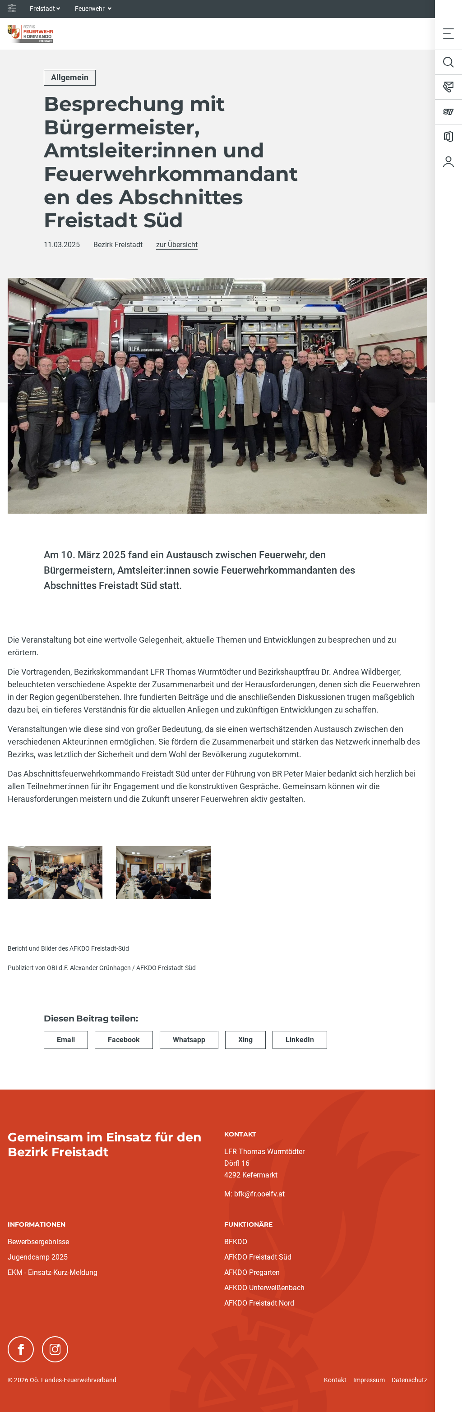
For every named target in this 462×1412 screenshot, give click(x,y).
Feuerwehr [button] (90, 8)
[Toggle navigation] (448, 33)
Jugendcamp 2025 (38, 1257)
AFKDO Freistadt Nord (259, 1303)
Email (66, 1039)
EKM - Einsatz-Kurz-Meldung (52, 1272)
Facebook (124, 1039)
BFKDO (235, 1241)
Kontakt (335, 1380)
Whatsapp (189, 1039)
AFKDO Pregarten (252, 1272)
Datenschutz (409, 1380)
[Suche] (448, 62)
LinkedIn (300, 1039)
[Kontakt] (448, 87)
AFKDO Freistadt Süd (257, 1257)
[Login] (448, 161)
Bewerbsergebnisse (38, 1241)
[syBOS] (448, 112)
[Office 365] (448, 136)
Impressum (369, 1380)
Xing (245, 1039)
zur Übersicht (177, 244)
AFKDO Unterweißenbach (264, 1287)
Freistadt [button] (42, 8)
